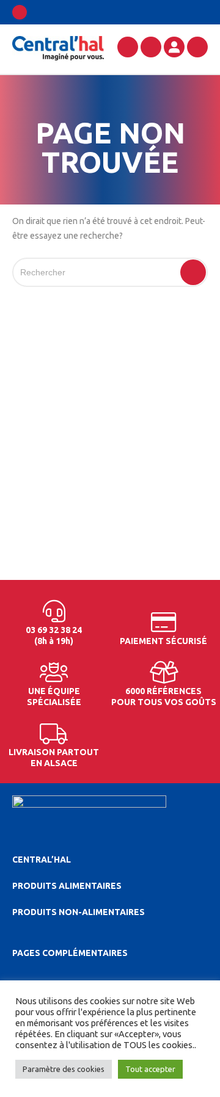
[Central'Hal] (58, 47)
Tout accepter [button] (150, 1069)
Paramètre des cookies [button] (64, 1069)
